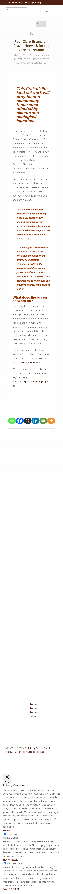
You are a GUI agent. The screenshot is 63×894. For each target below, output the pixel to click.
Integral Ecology (22, 59)
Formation (39, 470)
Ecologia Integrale (39, 55)
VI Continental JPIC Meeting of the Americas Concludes (29, 456)
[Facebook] (20, 421)
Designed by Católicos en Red (29, 751)
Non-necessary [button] (10, 859)
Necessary (12, 833)
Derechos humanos (19, 621)
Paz (47, 478)
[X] (28, 421)
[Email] (43, 421)
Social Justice (39, 62)
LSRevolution (24, 62)
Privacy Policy (35, 748)
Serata (35, 564)
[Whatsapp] (12, 421)
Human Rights (28, 628)
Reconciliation (23, 481)
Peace (12, 481)
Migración (28, 478)
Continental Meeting (27, 463)
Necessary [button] (8, 830)
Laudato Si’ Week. (30, 362)
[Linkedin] (35, 421)
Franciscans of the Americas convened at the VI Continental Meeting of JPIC (31, 613)
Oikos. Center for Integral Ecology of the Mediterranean (30, 542)
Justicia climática (40, 59)
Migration (39, 478)
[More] (51, 421)
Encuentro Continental (20, 624)
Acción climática (31, 459)
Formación (27, 470)
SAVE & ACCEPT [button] (11, 889)
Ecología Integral (28, 467)
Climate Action (24, 549)
